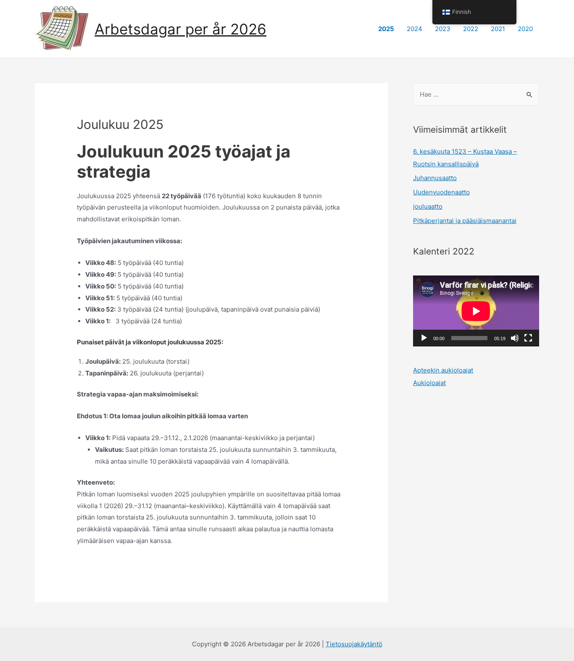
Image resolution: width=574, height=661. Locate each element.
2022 (470, 29)
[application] (476, 310)
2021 (498, 29)
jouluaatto (427, 206)
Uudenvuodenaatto (441, 192)
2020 (525, 29)
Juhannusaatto (435, 178)
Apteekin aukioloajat (443, 370)
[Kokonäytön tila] (528, 338)
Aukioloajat (429, 383)
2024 (414, 29)
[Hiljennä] (515, 338)
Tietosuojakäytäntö (354, 644)
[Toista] (424, 338)
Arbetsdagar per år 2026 (180, 29)
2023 (442, 29)
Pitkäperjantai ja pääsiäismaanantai (464, 221)
